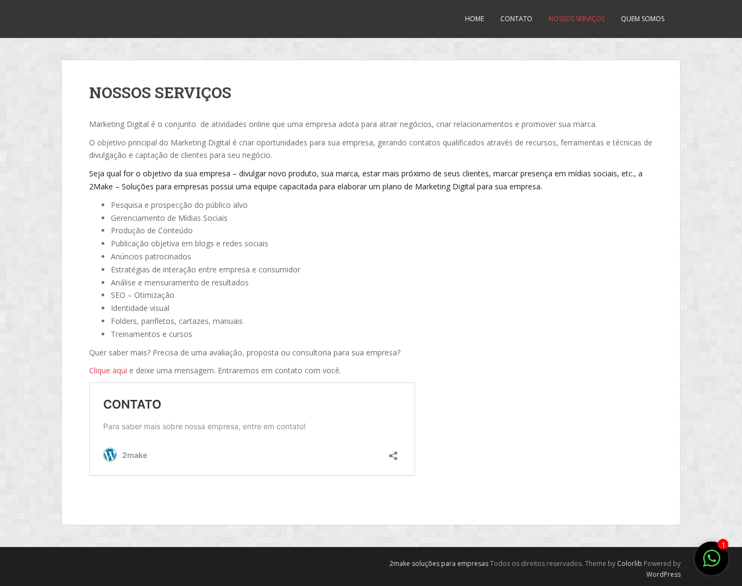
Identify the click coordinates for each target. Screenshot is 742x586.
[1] (711, 564)
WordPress (663, 574)
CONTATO (516, 18)
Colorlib (629, 563)
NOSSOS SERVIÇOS (577, 18)
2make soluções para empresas (438, 563)
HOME (474, 18)
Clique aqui (108, 370)
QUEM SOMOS (642, 18)
